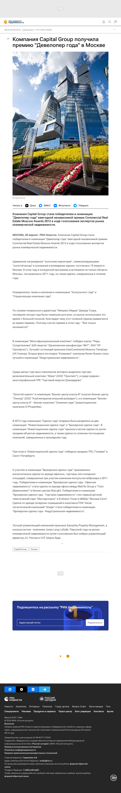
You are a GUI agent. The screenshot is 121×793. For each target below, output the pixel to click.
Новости (8, 706)
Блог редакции (83, 711)
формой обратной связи (16, 776)
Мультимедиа (96, 706)
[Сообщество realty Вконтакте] (33, 689)
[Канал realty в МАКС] (10, 689)
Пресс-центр (65, 711)
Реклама (26, 711)
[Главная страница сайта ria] (4, 22)
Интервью (34, 706)
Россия (34, 549)
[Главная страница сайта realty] (19, 22)
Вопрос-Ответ (79, 706)
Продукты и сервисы (45, 711)
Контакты (99, 711)
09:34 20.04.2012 (12, 30)
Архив (110, 711)
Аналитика (21, 706)
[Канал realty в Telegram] (44, 689)
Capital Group (20, 549)
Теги (108, 706)
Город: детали (62, 706)
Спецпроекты (11, 711)
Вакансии (9, 723)
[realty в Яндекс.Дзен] (21, 689)
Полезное (47, 706)
